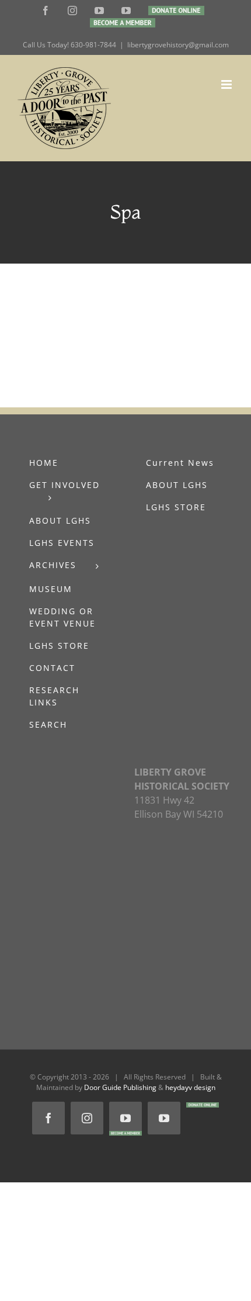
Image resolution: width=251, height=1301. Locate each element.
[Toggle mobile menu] (227, 84)
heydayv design (190, 1087)
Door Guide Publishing (120, 1087)
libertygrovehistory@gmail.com (178, 45)
